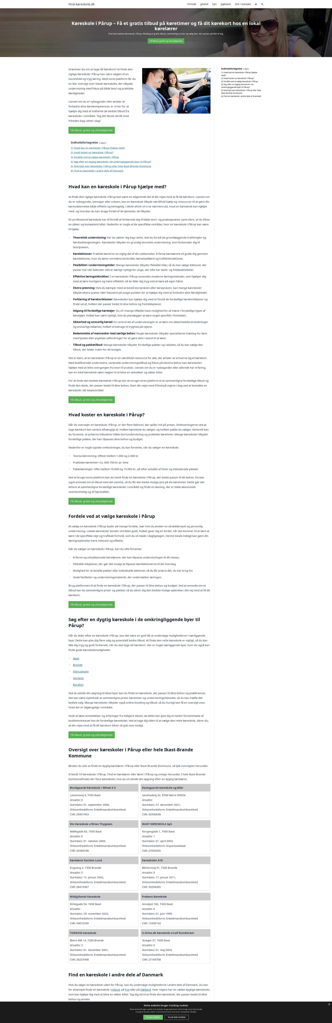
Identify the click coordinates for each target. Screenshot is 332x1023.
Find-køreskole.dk (81, 4)
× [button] (329, 1004)
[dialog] (166, 1012)
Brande (77, 665)
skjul (102, 142)
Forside (191, 4)
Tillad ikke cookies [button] (177, 1017)
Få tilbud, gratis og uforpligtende (166, 41)
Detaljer (193, 1012)
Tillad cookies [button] (153, 1017)
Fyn (214, 4)
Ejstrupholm (81, 671)
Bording (78, 684)
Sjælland (226, 4)
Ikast (76, 658)
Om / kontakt (243, 4)
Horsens (78, 678)
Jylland (204, 4)
